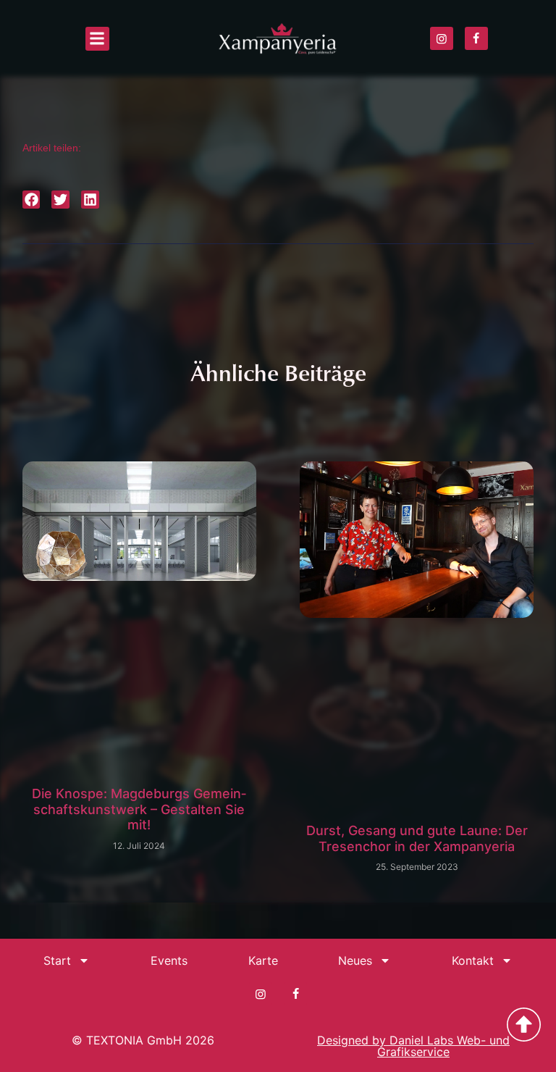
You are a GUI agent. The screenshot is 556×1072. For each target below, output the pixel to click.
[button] (97, 39)
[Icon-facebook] (476, 38)
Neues (355, 960)
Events (169, 960)
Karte (263, 960)
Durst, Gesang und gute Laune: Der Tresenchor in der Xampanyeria (417, 838)
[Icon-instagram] (441, 38)
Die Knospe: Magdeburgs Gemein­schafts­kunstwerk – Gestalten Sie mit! (139, 809)
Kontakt (473, 960)
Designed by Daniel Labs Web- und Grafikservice (413, 1046)
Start (57, 960)
